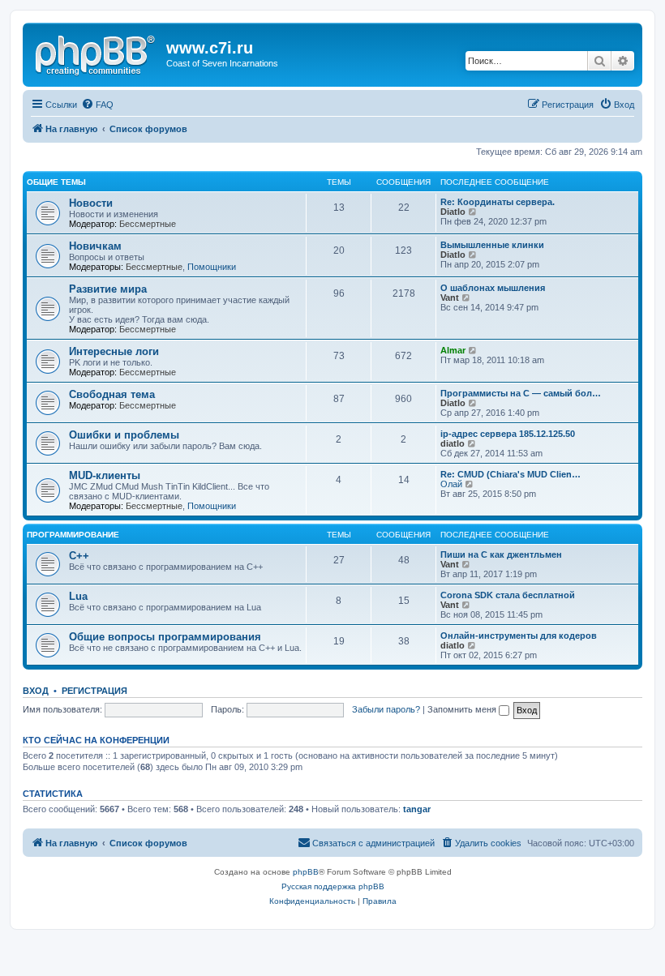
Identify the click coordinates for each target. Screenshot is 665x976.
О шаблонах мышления (492, 288)
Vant (449, 297)
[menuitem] (97, 104)
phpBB (306, 871)
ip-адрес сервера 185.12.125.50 (507, 434)
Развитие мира (108, 289)
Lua (78, 596)
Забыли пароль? (386, 709)
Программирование (73, 534)
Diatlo (453, 211)
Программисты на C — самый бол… (520, 393)
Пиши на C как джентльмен (501, 554)
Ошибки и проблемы (124, 435)
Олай (451, 484)
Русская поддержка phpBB (332, 886)
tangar (417, 809)
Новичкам (95, 246)
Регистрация (94, 691)
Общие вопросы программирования (165, 637)
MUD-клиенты (104, 475)
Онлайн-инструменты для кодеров (518, 635)
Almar (453, 350)
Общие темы (56, 182)
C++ (79, 556)
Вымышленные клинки (492, 245)
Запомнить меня (463, 709)
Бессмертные (147, 224)
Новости (91, 203)
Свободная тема (112, 394)
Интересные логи (114, 351)
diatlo (452, 443)
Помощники (211, 267)
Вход (36, 691)
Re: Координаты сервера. (497, 202)
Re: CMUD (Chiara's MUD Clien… (510, 474)
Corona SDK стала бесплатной (507, 595)
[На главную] (96, 53)
